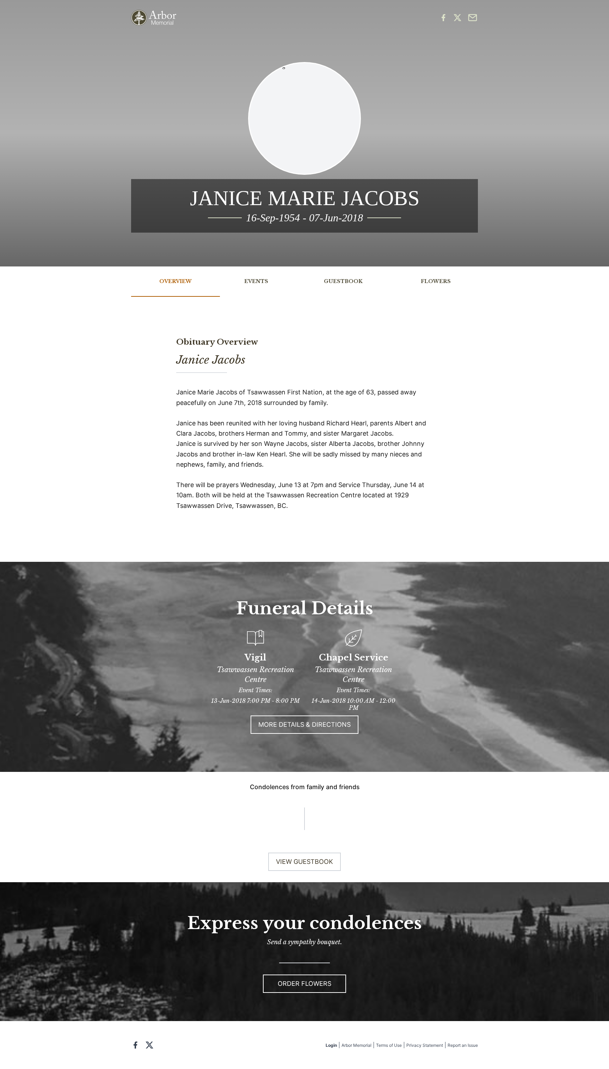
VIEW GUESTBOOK (304, 861)
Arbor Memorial (356, 1045)
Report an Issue (463, 1045)
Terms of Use (389, 1045)
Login (331, 1045)
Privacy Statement (424, 1045)
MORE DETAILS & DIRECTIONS (304, 724)
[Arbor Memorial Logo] (153, 18)
